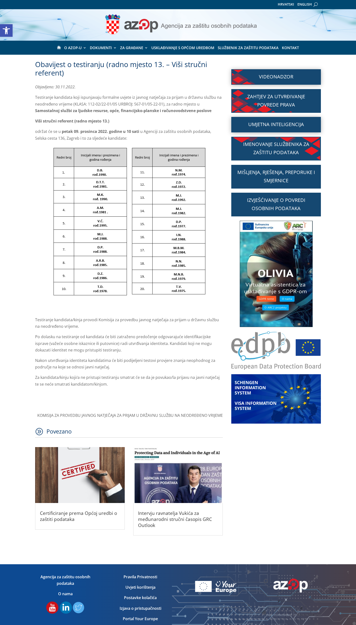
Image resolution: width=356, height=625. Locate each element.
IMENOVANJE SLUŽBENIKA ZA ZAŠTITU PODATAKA (276, 148)
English (304, 5)
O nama (65, 593)
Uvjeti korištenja (140, 587)
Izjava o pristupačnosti (140, 608)
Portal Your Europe (140, 618)
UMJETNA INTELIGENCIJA (276, 124)
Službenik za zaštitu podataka (248, 48)
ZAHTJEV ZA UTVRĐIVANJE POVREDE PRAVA (276, 100)
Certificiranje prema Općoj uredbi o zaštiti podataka (78, 516)
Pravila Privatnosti (140, 576)
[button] (6, 30)
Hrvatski (286, 5)
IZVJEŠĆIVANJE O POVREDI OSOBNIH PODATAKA (276, 204)
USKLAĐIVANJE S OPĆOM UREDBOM (182, 48)
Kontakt (290, 48)
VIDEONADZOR (276, 76)
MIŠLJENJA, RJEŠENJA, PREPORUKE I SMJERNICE (276, 176)
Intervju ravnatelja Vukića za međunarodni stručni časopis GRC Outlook (175, 519)
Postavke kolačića (140, 597)
